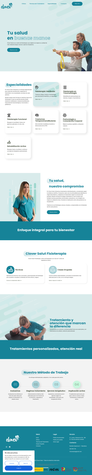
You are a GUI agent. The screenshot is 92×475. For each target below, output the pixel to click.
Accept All (19, 468)
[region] (18, 461)
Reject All (26, 463)
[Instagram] (6, 446)
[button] (52, 4)
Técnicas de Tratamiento (36, 4)
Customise (11, 463)
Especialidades (52, 4)
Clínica (24, 4)
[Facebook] (9, 446)
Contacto (63, 4)
